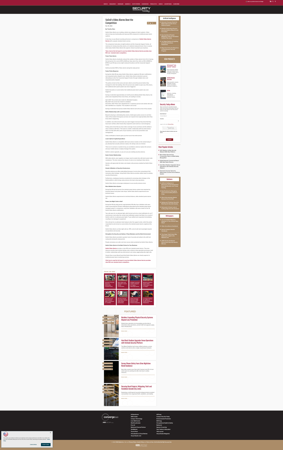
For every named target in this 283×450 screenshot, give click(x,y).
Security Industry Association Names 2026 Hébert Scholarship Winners (122, 301)
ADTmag (158, 414)
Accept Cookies (45, 444)
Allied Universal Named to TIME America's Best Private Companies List (135, 301)
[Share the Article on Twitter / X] (152, 23)
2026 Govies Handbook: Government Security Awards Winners (169, 242)
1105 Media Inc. (120, 442)
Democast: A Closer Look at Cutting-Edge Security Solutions (170, 208)
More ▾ (161, 4)
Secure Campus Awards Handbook (168, 230)
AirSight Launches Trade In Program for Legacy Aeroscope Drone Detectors (135, 285)
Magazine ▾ (113, 4)
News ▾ (106, 4)
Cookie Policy (140, 442)
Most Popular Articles (165, 147)
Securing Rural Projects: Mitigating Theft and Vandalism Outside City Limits (136, 387)
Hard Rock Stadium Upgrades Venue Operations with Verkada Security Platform (137, 341)
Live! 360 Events (135, 421)
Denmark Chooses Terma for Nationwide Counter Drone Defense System (109, 285)
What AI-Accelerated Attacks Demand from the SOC (169, 198)
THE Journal (159, 431)
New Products (169, 59)
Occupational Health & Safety (164, 423)
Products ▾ (153, 4)
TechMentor (134, 429)
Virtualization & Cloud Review (139, 433)
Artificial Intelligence (108, 320)
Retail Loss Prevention (108, 317)
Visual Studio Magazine (163, 433)
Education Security (107, 363)
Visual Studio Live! (136, 436)
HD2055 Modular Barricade (171, 79)
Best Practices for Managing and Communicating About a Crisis (169, 192)
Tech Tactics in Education (163, 429)
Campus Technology (136, 419)
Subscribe (176, 4)
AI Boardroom (135, 414)
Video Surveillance (107, 343)
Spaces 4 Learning (161, 427)
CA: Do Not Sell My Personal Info (162, 442)
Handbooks (145, 4)
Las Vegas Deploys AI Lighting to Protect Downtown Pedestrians (147, 300)
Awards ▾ (127, 4)
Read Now (124, 331)
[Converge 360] (110, 417)
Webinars (120, 4)
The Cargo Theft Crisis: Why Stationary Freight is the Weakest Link (169, 236)
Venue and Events (107, 340)
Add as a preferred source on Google (255, 1)
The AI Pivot (134, 431)
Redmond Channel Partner (138, 427)
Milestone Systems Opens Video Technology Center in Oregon (147, 284)
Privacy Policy (170, 124)
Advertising (168, 4)
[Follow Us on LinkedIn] (270, 1)
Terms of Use (150, 442)
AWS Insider (134, 416)
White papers (136, 4)
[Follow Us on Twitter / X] (272, 1)
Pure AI (133, 425)
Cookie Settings (33, 444)
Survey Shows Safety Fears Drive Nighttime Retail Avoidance (136, 364)
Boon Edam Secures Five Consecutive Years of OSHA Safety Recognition (169, 156)
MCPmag (159, 421)
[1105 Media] (107, 422)
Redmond (159, 425)
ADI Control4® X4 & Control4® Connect (171, 66)
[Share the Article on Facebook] (148, 23)
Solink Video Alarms (111, 248)
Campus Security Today (163, 416)
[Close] (50, 432)
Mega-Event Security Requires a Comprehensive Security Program (170, 49)
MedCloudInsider (136, 423)
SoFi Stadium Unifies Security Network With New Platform (168, 151)
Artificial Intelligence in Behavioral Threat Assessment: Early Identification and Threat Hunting (169, 185)
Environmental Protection (163, 419)
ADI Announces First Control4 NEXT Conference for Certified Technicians (109, 301)
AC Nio (168, 90)
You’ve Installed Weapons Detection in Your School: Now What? (169, 221)
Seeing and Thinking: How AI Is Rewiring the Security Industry (170, 203)
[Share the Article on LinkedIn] (150, 23)
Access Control (107, 346)
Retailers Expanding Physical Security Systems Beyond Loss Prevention (137, 318)
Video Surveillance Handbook (169, 226)
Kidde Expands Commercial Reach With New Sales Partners (169, 161)
